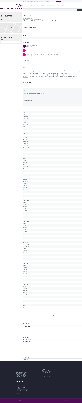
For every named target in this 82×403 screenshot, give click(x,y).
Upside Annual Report (26, 21)
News (54, 5)
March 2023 (25, 191)
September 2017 (26, 303)
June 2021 (25, 231)
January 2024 (25, 170)
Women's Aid (25, 78)
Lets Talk (25, 335)
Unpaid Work (57, 76)
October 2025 (25, 126)
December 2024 (26, 147)
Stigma (36, 76)
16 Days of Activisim (33, 70)
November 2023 (26, 175)
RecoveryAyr (60, 74)
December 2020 (26, 244)
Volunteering (75, 76)
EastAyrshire (72, 71)
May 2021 (25, 233)
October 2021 (25, 223)
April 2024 (25, 164)
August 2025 (25, 131)
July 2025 (25, 133)
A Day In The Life (27, 326)
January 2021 (25, 242)
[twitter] (23, 63)
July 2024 (25, 158)
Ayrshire (77, 70)
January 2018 (25, 298)
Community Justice (37, 71)
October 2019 (25, 265)
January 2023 (25, 196)
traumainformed (51, 76)
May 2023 (25, 187)
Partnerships (50, 74)
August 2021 (25, 227)
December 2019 (26, 261)
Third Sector (41, 76)
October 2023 (25, 177)
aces (45, 70)
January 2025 (25, 145)
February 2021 (25, 240)
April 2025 (25, 139)
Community (31, 71)
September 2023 (26, 179)
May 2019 (25, 271)
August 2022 (25, 206)
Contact (62, 5)
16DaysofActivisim (40, 70)
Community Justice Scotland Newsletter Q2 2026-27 (32, 19)
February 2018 (25, 296)
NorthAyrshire (39, 74)
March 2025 (25, 141)
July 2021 (25, 229)
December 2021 (26, 219)
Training (45, 76)
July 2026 (25, 114)
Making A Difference (26, 74)
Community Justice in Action (29, 330)
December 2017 (26, 301)
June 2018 (25, 288)
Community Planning (45, 71)
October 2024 (25, 152)
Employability (78, 71)
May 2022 (25, 212)
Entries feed (26, 355)
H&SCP (58, 73)
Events (58, 5)
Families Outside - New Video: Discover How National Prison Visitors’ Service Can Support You (43, 54)
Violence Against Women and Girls (66, 76)
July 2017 (25, 305)
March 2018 (25, 294)
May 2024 (25, 162)
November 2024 (26, 149)
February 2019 (25, 277)
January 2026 (25, 120)
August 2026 (25, 112)
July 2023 (25, 183)
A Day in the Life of (51, 70)
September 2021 (26, 225)
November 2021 (26, 221)
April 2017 (25, 307)
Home (31, 5)
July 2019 (25, 267)
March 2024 (25, 166)
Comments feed (27, 357)
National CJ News (27, 339)
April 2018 (25, 292)
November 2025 (26, 124)
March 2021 (25, 238)
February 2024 (26, 168)
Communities (25, 71)
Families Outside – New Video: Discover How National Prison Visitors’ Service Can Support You (40, 20)
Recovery (55, 74)
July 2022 (25, 208)
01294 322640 (47, 1)
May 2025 (25, 137)
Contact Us (58, 1)
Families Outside (35, 73)
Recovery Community (67, 74)
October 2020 (25, 248)
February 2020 (26, 256)
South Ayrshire (25, 76)
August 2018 (25, 286)
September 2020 (26, 250)
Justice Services (71, 73)
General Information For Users (22, 383)
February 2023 (26, 193)
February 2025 (25, 143)
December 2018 (26, 282)
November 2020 (26, 246)
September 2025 (26, 128)
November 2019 (26, 263)
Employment (25, 73)
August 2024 (25, 156)
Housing (62, 73)
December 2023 (26, 172)
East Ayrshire (67, 71)
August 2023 (25, 181)
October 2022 (25, 202)
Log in (25, 353)
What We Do (42, 5)
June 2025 (25, 135)
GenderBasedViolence (43, 73)
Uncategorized (26, 341)
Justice (65, 73)
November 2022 (26, 200)
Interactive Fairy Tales (21, 385)
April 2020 (25, 252)
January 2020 (25, 259)
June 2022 (25, 210)
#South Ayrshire (26, 70)
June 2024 (25, 160)
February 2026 (26, 118)
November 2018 (26, 284)
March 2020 (25, 254)
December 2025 (26, 122)
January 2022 (25, 217)
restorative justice (75, 74)
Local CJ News (26, 337)
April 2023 (25, 189)
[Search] (66, 5)
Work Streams (49, 5)
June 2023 (25, 185)
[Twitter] (53, 1)
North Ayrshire (33, 74)
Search (24, 8)
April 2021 (25, 235)
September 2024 (26, 154)
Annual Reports (26, 328)
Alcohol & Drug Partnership (59, 70)
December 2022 (26, 198)
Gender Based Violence (52, 73)
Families (30, 73)
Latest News (26, 332)
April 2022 (25, 214)
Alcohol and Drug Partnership (70, 70)
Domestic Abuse (60, 71)
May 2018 (25, 290)
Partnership (45, 74)
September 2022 (26, 204)
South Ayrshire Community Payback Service (31, 22)
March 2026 (25, 116)
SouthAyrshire (31, 76)
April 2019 (25, 273)
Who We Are (36, 5)
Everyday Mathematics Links (22, 390)
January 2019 (25, 280)
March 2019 (25, 275)
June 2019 (25, 269)
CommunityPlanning (53, 71)
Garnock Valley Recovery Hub (28, 18)
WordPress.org (26, 359)
